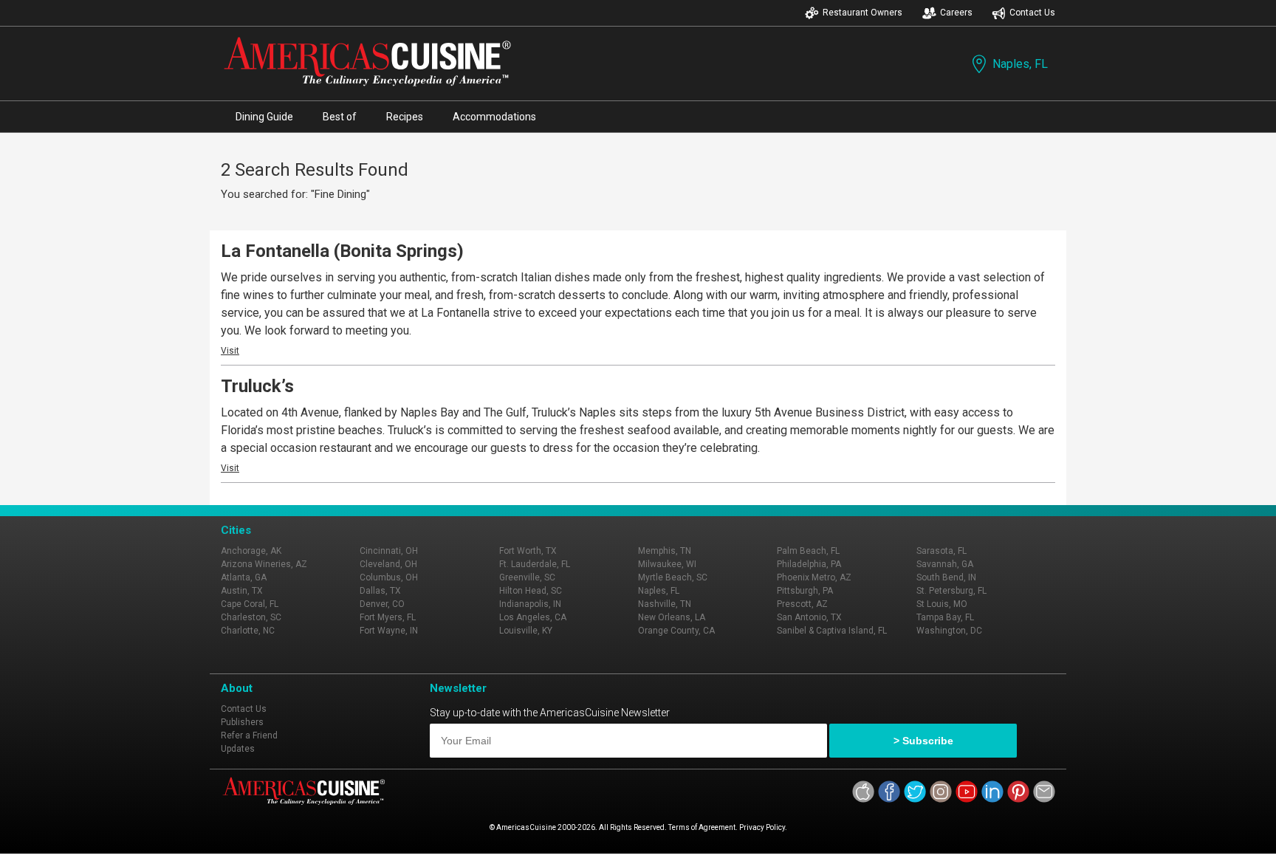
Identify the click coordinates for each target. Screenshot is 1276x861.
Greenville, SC (527, 577)
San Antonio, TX (809, 617)
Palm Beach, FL (808, 551)
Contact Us (1032, 12)
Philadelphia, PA (809, 564)
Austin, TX (242, 591)
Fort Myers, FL (388, 617)
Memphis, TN (664, 551)
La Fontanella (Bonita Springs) (342, 251)
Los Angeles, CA (532, 617)
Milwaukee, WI (667, 564)
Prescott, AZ (802, 604)
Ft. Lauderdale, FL (534, 564)
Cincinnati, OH (389, 551)
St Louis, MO (941, 604)
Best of (340, 117)
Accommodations (494, 117)
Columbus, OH (389, 577)
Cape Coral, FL (249, 604)
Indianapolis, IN (530, 604)
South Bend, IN (946, 577)
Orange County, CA (676, 630)
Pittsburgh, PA (805, 591)
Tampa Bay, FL (945, 617)
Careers (956, 12)
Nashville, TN (664, 604)
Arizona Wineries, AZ (264, 564)
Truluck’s (257, 386)
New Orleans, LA (671, 617)
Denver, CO (382, 604)
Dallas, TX (380, 591)
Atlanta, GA (244, 577)
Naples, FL (1020, 64)
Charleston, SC (251, 617)
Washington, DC (949, 630)
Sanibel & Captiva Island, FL (832, 630)
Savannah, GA (944, 564)
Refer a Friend (249, 735)
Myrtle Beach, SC (672, 577)
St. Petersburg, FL (951, 591)
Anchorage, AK (251, 551)
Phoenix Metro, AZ (814, 577)
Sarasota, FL (941, 551)
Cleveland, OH (388, 564)
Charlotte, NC (248, 630)
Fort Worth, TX (528, 551)
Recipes (404, 117)
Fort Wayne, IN (389, 630)
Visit (230, 351)
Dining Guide (264, 117)
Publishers (242, 722)
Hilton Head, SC (530, 591)
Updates (238, 749)
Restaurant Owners (862, 12)
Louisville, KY (525, 630)
